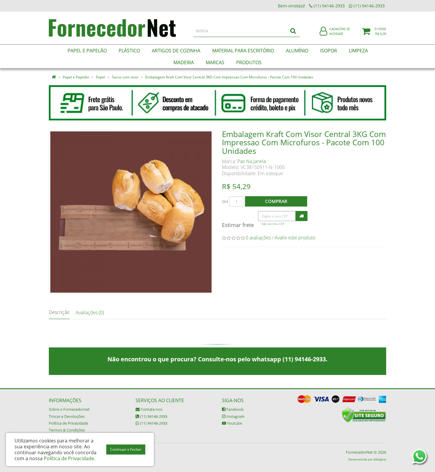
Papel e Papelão (76, 77)
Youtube (234, 423)
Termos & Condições (67, 430)
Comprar (276, 201)
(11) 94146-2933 (153, 416)
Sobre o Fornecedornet (69, 409)
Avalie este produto (295, 237)
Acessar (336, 33)
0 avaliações (258, 237)
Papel (100, 77)
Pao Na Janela (251, 161)
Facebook (234, 409)
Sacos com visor (125, 77)
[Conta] (323, 31)
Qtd (225, 201)
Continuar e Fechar (125, 449)
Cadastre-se (339, 29)
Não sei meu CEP (273, 224)
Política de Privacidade (68, 423)
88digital (380, 459)
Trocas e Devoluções (67, 416)
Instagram (234, 416)
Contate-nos (151, 409)
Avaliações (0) (90, 312)
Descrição (59, 312)
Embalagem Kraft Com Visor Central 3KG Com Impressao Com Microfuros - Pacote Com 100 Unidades (229, 77)
